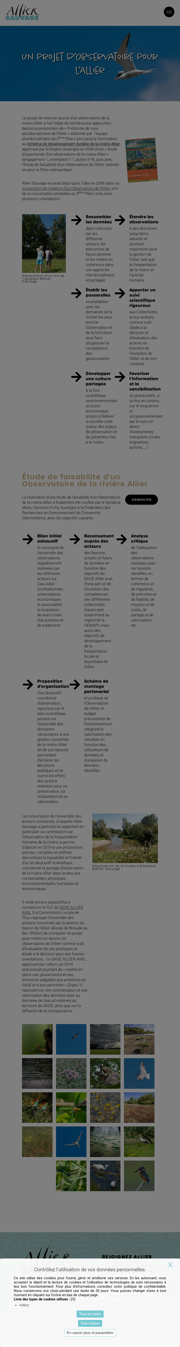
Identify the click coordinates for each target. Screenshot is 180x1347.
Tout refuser (90, 1323)
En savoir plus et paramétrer (90, 1333)
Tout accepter (90, 1314)
